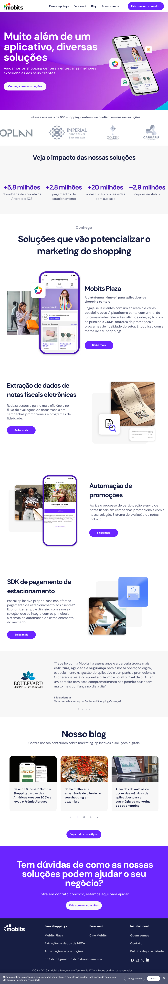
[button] (59, 6)
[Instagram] (137, 960)
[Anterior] (17, 684)
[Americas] (89, 709)
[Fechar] (164, 978)
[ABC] (86, 709)
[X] (142, 960)
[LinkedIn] (147, 960)
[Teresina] (82, 709)
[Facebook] (132, 960)
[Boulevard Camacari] (78, 709)
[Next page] (98, 817)
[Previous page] (70, 817)
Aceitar (153, 978)
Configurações (134, 978)
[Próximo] (150, 684)
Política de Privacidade (28, 979)
